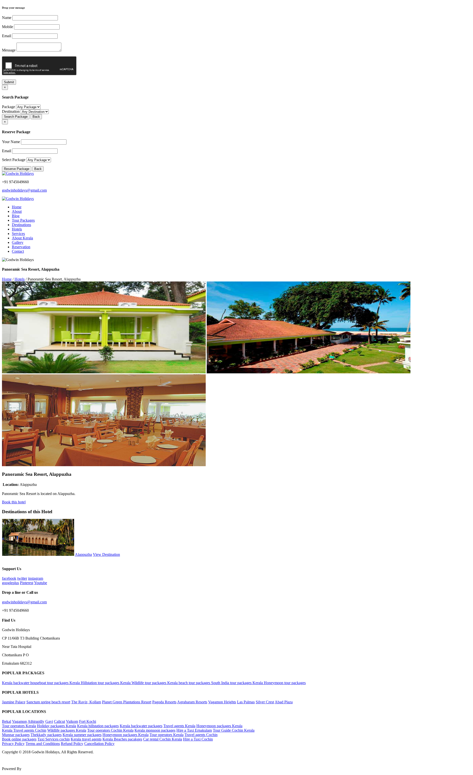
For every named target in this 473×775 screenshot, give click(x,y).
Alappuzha (83, 554)
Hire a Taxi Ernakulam (194, 730)
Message (9, 50)
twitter (22, 578)
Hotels (17, 229)
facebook (9, 578)
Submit (9, 82)
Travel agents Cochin (201, 735)
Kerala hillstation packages (98, 726)
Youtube (40, 583)
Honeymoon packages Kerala (219, 726)
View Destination (106, 554)
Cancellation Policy (99, 744)
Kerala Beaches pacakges (122, 739)
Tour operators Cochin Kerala (110, 730)
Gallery (17, 242)
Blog (15, 216)
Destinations (21, 225)
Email (6, 36)
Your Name (11, 142)
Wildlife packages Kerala (66, 730)
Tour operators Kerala (19, 726)
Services (18, 233)
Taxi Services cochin (53, 739)
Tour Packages (23, 220)
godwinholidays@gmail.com (24, 190)
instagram (35, 578)
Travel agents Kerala (179, 726)
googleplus (10, 583)
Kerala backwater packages (141, 726)
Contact (18, 251)
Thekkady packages (46, 735)
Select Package (13, 160)
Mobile (7, 27)
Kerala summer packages (82, 735)
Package (8, 107)
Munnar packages (16, 735)
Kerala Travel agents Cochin (24, 730)
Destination (11, 111)
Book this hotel (14, 502)
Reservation (21, 247)
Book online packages (19, 739)
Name (6, 18)
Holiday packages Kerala (56, 726)
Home (16, 207)
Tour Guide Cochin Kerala (233, 730)
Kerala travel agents (86, 739)
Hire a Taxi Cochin (198, 739)
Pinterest (26, 583)
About (17, 211)
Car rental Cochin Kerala (162, 739)
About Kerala (22, 238)
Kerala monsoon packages (155, 730)
